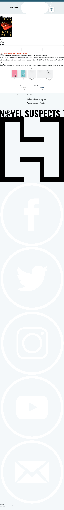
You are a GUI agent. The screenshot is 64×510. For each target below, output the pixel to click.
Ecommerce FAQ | (2, 507)
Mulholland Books (16, 505)
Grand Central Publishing (3, 42)
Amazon (1, 53)
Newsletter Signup (2, 504)
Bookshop (14, 53)
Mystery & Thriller (2, 62)
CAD (51, 10)
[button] (32, 37)
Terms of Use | (5, 507)
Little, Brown (12, 505)
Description (1, 54)
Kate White (2, 38)
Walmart (26, 53)
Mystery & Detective (4, 63)
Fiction (1, 63)
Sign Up (42, 87)
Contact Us (10, 507)
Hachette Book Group (2, 505)
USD (51, 9)
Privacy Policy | (7, 507)
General (10, 63)
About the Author (2, 64)
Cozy (8, 63)
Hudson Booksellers (19, 53)
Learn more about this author (31, 104)
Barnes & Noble (5, 53)
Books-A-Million (10, 53)
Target (23, 53)
